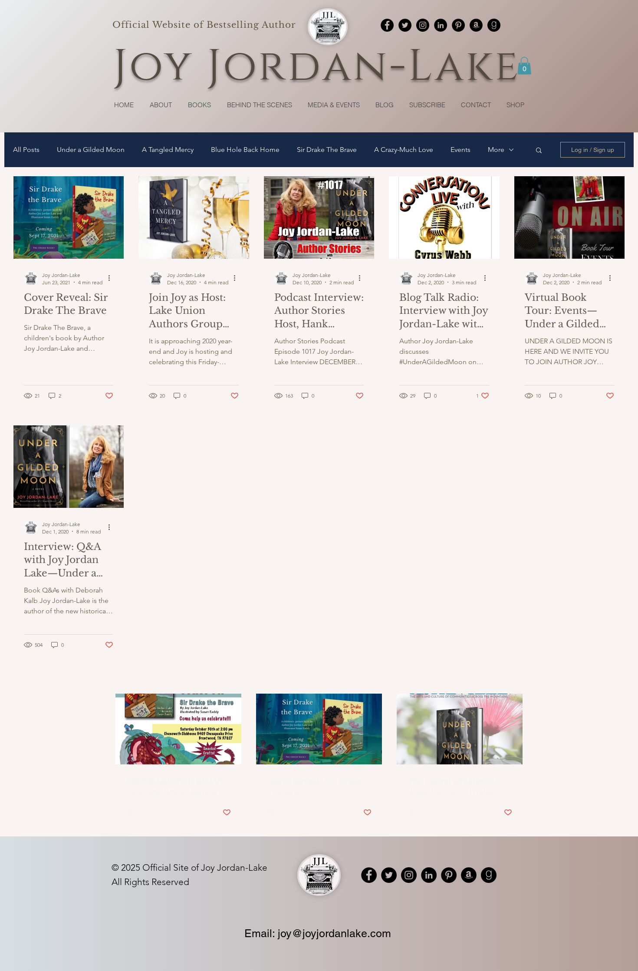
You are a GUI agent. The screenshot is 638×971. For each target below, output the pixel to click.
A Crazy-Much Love (403, 149)
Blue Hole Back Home (245, 149)
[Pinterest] (458, 25)
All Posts (26, 149)
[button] (524, 66)
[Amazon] (476, 25)
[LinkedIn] (440, 25)
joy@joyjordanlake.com (334, 933)
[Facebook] (387, 25)
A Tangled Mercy (168, 149)
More (496, 149)
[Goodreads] (493, 25)
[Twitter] (404, 25)
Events (460, 149)
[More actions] (112, 278)
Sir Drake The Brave (327, 149)
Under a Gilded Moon (91, 149)
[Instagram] (422, 25)
